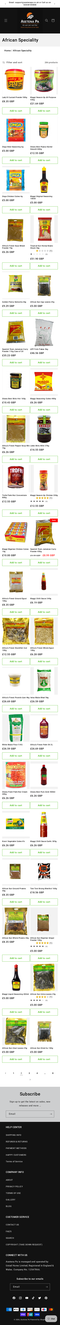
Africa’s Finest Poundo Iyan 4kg (16, 698)
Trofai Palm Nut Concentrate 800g (14, 496)
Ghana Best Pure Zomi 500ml (42, 792)
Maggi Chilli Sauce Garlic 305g (43, 841)
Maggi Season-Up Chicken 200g (44, 495)
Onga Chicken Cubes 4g (12, 196)
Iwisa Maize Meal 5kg (39, 698)
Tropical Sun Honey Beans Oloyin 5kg (41, 247)
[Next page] (30, 1079)
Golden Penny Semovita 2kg (14, 302)
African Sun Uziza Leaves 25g (43, 994)
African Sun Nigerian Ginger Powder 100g (42, 939)
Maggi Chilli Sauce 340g (40, 599)
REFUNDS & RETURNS (16, 1141)
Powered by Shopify (38, 1320)
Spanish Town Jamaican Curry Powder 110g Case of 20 (15, 350)
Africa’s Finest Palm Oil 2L (41, 745)
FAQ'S (9, 1231)
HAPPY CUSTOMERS (16, 1155)
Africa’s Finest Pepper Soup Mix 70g (16, 447)
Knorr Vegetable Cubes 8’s (13, 841)
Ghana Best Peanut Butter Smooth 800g (41, 148)
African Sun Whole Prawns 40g (15, 938)
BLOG (9, 1206)
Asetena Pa (25, 1320)
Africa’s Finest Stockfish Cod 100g (14, 649)
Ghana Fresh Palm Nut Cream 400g (14, 793)
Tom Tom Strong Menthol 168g (43, 889)
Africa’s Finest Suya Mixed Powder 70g (13, 247)
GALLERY (10, 1199)
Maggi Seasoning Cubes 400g (43, 399)
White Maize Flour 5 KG (12, 745)
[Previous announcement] (5, 4)
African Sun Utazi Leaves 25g (14, 1048)
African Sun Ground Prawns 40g (14, 890)
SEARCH (10, 1238)
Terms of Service (14, 1161)
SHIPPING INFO (13, 1135)
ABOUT (9, 1180)
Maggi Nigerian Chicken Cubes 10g (15, 550)
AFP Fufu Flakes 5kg (39, 349)
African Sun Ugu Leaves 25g (42, 302)
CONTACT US (12, 1225)
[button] (6, 20)
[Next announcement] (54, 4)
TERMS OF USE (13, 1193)
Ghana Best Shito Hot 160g (14, 399)
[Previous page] (5, 1073)
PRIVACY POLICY (14, 1186)
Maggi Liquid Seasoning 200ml (15, 994)
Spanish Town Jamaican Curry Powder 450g (43, 550)
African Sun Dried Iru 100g (41, 1048)
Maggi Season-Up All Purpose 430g (43, 98)
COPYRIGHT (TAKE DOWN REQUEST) (24, 1244)
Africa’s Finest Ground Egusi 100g (14, 600)
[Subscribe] (51, 1114)
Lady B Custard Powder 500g (14, 97)
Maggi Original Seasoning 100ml (41, 197)
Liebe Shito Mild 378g (39, 446)
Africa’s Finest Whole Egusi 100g (42, 649)
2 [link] (21, 1073)
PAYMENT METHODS (16, 1148)
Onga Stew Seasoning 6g (12, 147)
